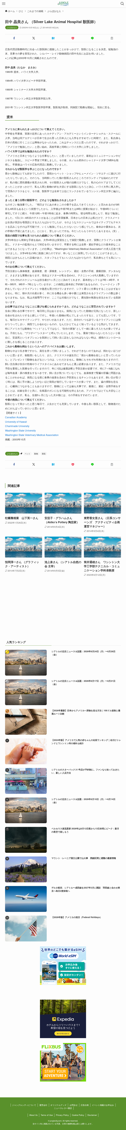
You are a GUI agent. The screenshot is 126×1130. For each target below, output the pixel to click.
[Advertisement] (63, 612)
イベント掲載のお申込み (103, 1105)
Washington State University (20, 430)
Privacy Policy (62, 1115)
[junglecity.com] (63, 3)
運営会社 (43, 1105)
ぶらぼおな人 (12, 27)
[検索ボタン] (122, 3)
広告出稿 (85, 1105)
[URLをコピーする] (112, 38)
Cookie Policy (78, 1115)
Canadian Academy (16, 417)
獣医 (44, 453)
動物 (36, 453)
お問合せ (74, 1105)
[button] (14, 38)
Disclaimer (92, 1115)
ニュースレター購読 (63, 1108)
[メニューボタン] (3, 3)
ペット (27, 453)
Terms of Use (47, 1115)
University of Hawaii (16, 421)
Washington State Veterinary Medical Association (32, 435)
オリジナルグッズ (58, 1105)
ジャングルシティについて (24, 1105)
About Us (33, 1115)
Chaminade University (17, 426)
